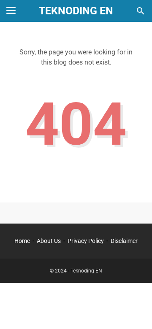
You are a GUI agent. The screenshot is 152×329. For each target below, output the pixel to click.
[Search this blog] (141, 11)
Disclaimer (124, 240)
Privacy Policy (86, 240)
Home (22, 240)
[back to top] (135, 310)
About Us (49, 240)
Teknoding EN (76, 11)
